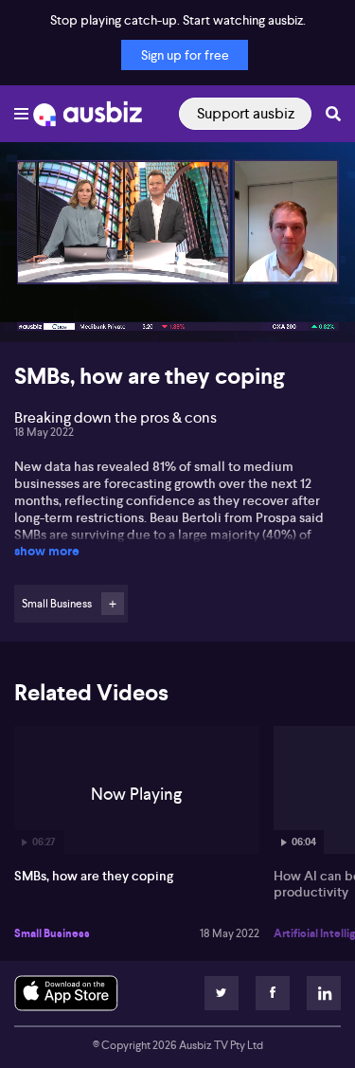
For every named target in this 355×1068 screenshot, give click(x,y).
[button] (34, 308)
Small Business (52, 933)
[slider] (177, 273)
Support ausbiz (245, 113)
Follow (112, 603)
